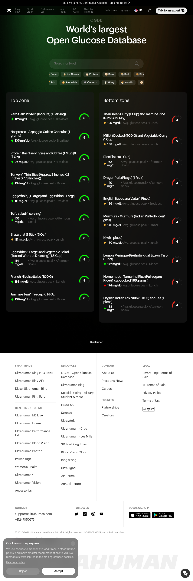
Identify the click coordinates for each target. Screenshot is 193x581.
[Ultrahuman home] (9, 10)
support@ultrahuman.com (33, 514)
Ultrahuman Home (28, 423)
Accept (58, 571)
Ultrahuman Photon (28, 451)
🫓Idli (134, 82)
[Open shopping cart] (150, 11)
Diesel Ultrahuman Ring (31, 388)
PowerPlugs (23, 459)
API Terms (67, 476)
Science (66, 412)
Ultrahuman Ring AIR (29, 380)
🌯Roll (116, 74)
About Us (108, 372)
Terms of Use (151, 400)
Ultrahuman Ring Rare (30, 396)
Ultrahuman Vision (28, 482)
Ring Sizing (68, 460)
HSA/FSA (125, 11)
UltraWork (67, 420)
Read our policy (15, 562)
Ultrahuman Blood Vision (32, 443)
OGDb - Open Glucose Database (76, 375)
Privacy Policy (151, 392)
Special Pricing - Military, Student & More (77, 395)
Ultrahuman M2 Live (29, 415)
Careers (107, 388)
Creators (108, 415)
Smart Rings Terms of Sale (157, 375)
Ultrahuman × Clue (74, 428)
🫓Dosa (101, 74)
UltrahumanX (110, 10)
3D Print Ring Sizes (74, 444)
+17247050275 (24, 519)
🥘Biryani (133, 74)
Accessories (23, 490)
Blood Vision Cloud (74, 452)
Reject (23, 571)
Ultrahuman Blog (72, 385)
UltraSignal (68, 468)
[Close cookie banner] (73, 543)
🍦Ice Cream (62, 74)
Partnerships (110, 407)
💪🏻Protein (83, 74)
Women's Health (26, 467)
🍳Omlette (81, 82)
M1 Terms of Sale (153, 385)
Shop (136, 10)
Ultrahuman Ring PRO (33, 372)
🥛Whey (100, 82)
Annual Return (71, 483)
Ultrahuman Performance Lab (32, 433)
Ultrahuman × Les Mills (76, 436)
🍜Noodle (118, 82)
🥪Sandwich (60, 82)
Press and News (112, 380)
